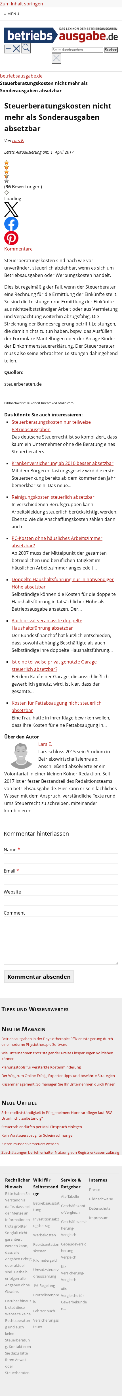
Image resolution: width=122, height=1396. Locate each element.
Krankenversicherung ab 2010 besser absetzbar (62, 463)
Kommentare (18, 249)
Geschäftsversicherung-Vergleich (74, 1228)
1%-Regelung (44, 1285)
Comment (14, 913)
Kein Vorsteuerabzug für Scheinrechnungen (38, 1135)
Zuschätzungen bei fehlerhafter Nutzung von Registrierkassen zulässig (60, 1152)
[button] (6, 162)
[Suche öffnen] (26, 48)
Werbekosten (44, 1235)
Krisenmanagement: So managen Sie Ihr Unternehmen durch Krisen (58, 1084)
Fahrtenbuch (44, 1310)
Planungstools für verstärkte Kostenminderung (41, 1067)
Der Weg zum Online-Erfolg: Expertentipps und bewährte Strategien (58, 1075)
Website (12, 892)
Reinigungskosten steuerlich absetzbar (53, 497)
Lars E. (18, 140)
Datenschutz (99, 1208)
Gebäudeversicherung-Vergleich (73, 1250)
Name (12, 849)
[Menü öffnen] (12, 49)
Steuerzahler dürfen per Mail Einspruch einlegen (41, 1126)
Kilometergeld (45, 1260)
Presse (94, 1189)
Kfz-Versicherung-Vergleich (72, 1273)
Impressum (98, 1217)
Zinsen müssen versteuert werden (30, 1143)
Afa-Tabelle (70, 1196)
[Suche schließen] (56, 58)
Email (11, 871)
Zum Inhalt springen (21, 4)
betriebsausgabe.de (21, 76)
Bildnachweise (101, 1198)
